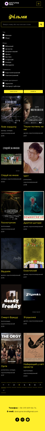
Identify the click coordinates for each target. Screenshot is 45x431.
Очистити (13, 91)
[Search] (41, 24)
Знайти (33, 91)
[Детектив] (3, 48)
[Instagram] (22, 420)
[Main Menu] (39, 4)
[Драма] (3, 54)
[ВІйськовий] (3, 46)
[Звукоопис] (3, 83)
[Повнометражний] (3, 75)
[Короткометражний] (3, 72)
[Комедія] (3, 62)
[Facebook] (17, 420)
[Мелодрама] (3, 64)
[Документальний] (3, 51)
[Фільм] (3, 38)
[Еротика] (3, 56)
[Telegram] (28, 420)
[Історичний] (3, 59)
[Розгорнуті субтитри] (3, 86)
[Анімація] (3, 35)
